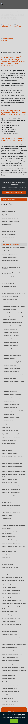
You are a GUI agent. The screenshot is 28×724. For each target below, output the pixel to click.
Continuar (14, 720)
